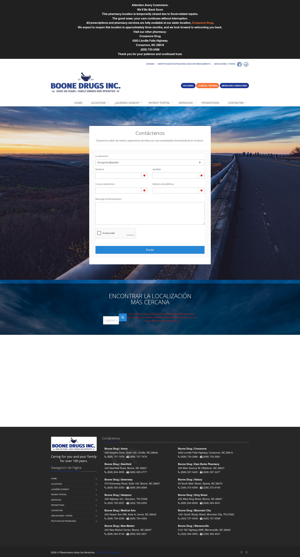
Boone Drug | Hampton (118, 495)
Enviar (150, 250)
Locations (98, 102)
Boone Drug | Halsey (190, 479)
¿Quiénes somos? (127, 102)
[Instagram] (246, 64)
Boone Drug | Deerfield (118, 464)
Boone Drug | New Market (120, 525)
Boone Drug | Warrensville (193, 525)
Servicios (186, 102)
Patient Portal (159, 102)
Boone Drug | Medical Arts (120, 510)
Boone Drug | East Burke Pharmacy (198, 464)
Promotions (210, 102)
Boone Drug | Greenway (119, 479)
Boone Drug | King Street (192, 495)
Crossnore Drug (202, 23)
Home (78, 102)
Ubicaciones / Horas (224, 63)
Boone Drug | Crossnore (192, 448)
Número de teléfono (163, 184)
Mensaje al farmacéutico (108, 198)
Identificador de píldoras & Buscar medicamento (184, 63)
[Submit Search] (123, 317)
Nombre (99, 169)
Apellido (157, 169)
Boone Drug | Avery (116, 448)
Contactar (236, 102)
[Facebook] (239, 64)
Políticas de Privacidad (63, 521)
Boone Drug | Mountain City (194, 510)
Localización (101, 156)
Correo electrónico (105, 184)
